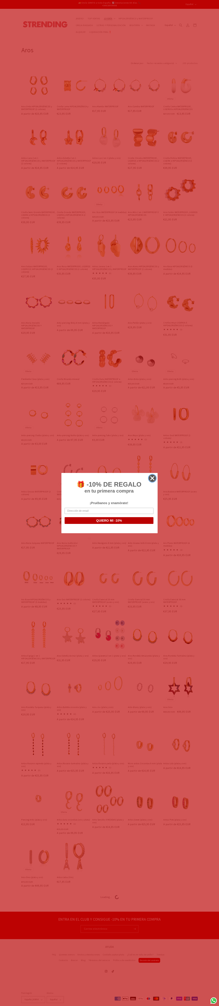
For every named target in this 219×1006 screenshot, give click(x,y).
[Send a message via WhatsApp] (213, 1000)
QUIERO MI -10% (109, 520)
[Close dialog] (152, 478)
